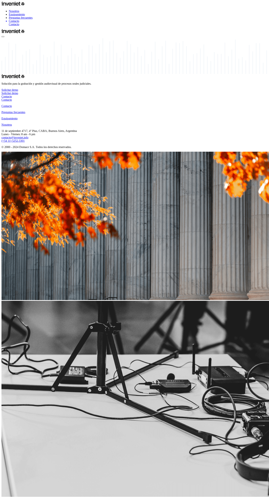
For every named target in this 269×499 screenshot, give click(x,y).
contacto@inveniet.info (14, 137)
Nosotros (14, 11)
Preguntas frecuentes (21, 17)
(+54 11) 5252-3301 (13, 140)
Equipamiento (17, 14)
